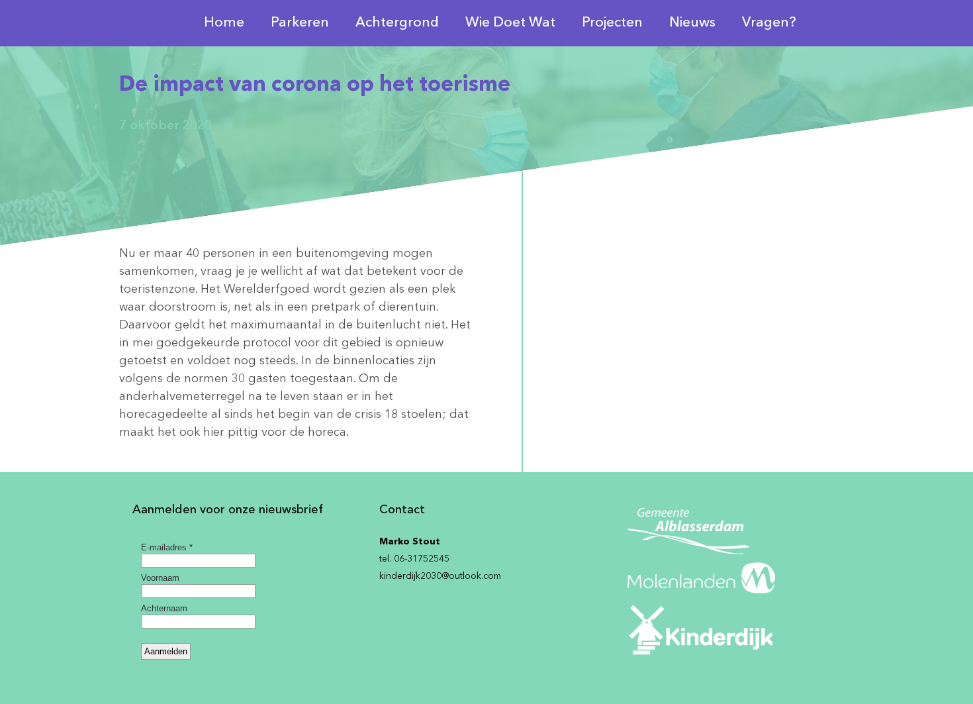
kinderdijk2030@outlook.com (440, 576)
